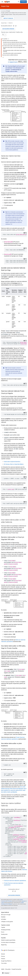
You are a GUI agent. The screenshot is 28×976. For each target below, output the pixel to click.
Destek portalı (4, 934)
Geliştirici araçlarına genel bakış (8, 940)
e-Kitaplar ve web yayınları (7, 921)
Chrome (3, 956)
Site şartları (7, 969)
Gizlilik (2, 969)
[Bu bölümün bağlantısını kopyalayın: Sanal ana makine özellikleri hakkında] (9, 806)
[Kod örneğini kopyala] (26, 233)
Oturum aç (23, 1)
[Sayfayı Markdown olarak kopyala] (3, 34)
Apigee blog (4, 944)
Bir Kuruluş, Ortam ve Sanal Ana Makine (13, 464)
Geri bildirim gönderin (8, 28)
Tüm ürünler (4, 963)
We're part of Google (5, 914)
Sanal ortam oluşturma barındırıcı (12, 461)
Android (3, 954)
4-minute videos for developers (8, 942)
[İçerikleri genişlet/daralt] (8, 39)
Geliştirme (10, 22)
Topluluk (3, 927)
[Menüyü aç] (2, 1)
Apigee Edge (5, 6)
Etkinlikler (3, 917)
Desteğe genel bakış (5, 929)
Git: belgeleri (13, 62)
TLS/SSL (7, 71)
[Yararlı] (14, 26)
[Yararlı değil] (16, 26)
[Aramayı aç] (19, 2)
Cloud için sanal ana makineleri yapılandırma (15, 880)
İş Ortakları (3, 919)
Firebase (3, 958)
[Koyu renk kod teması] (24, 233)
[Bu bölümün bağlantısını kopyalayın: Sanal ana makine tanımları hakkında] (9, 158)
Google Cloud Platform (6, 961)
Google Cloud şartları (16, 969)
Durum (2, 932)
